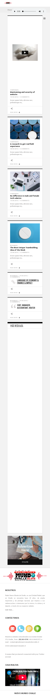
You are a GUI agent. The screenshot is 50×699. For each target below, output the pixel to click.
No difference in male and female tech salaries (24, 197)
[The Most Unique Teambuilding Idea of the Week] (25, 233)
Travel (12, 362)
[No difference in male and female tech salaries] (25, 181)
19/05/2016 (14, 97)
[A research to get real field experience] (25, 129)
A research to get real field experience (22, 145)
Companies (14, 90)
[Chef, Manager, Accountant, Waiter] (25, 304)
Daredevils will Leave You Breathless (20, 366)
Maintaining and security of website (22, 93)
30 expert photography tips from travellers (23, 528)
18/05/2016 (14, 149)
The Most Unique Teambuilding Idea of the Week (24, 249)
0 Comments (24, 97)
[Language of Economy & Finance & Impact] (25, 279)
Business (14, 245)
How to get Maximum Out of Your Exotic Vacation (23, 447)
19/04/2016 (14, 200)
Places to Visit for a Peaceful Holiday (21, 488)
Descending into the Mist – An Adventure (22, 406)
